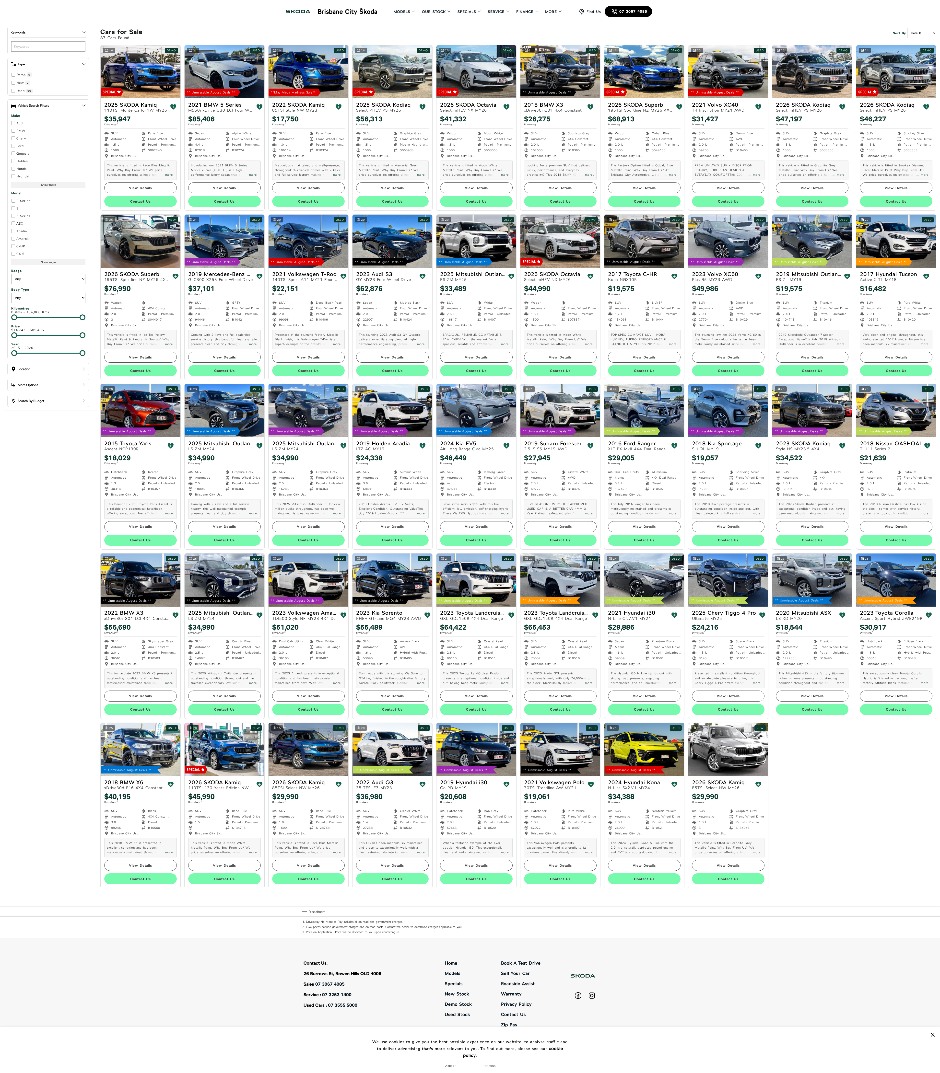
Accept (450, 1066)
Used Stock (457, 1014)
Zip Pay (509, 1024)
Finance (524, 11)
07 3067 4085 (633, 11)
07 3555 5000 (342, 1005)
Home (451, 963)
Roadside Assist (518, 983)
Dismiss (489, 1066)
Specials (467, 11)
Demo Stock (458, 1004)
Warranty (511, 993)
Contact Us (513, 1014)
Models (402, 11)
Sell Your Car (515, 973)
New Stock (457, 993)
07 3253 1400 (337, 994)
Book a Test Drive (521, 963)
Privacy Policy (516, 1004)
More (551, 11)
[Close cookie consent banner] (932, 1034)
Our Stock (434, 11)
